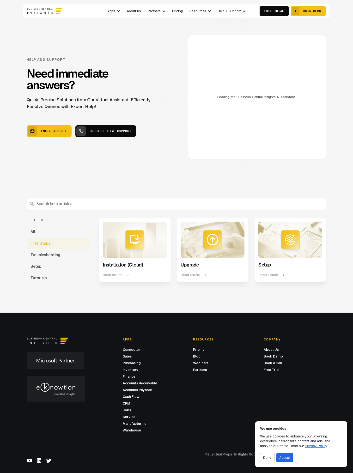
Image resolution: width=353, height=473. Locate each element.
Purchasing (132, 363)
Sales (127, 356)
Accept (284, 457)
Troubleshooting (45, 254)
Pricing (199, 349)
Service (129, 417)
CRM (126, 403)
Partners (200, 370)
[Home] (47, 341)
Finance (129, 376)
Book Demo (273, 356)
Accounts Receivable (140, 383)
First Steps (40, 243)
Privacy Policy (316, 446)
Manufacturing (134, 423)
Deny (267, 457)
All (32, 231)
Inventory (130, 370)
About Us (271, 349)
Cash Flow (131, 396)
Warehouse (132, 430)
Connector (131, 349)
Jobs (127, 410)
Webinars (200, 363)
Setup (35, 266)
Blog (197, 356)
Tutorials (38, 277)
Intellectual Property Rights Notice (231, 454)
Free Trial (271, 370)
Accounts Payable (137, 390)
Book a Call (273, 363)
